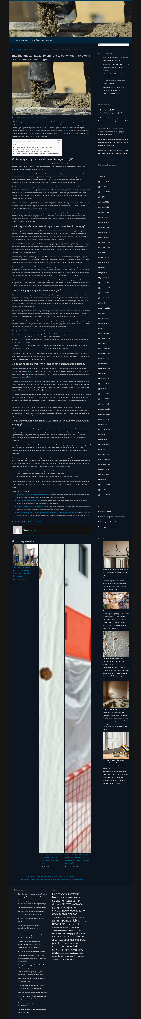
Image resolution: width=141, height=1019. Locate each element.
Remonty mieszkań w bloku (109, 522)
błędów (47, 450)
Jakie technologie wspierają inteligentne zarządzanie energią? (33, 151)
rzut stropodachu (73, 936)
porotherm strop (57, 927)
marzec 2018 (104, 474)
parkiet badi (57, 921)
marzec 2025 (104, 222)
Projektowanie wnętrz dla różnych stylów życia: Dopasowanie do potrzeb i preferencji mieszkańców (32, 958)
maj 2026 (103, 197)
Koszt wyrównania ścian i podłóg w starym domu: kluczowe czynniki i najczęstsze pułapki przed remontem (115, 712)
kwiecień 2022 (105, 257)
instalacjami (67, 130)
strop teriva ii (66, 946)
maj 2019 (103, 434)
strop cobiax (57, 940)
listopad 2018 (104, 454)
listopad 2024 (104, 227)
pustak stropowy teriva (71, 927)
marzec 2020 (104, 384)
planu (28, 471)
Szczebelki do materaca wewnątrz (28, 500)
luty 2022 (103, 267)
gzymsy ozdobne (60, 907)
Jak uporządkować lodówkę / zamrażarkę (31, 951)
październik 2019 (105, 409)
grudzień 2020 (105, 338)
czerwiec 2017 (105, 495)
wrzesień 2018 (105, 464)
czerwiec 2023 (105, 247)
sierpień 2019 (104, 419)
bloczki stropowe (62, 897)
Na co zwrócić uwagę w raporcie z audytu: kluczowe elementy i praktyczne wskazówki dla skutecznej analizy (113, 121)
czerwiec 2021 (105, 308)
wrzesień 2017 (105, 485)
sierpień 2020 (104, 358)
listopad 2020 (104, 343)
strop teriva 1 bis (71, 943)
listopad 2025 (104, 212)
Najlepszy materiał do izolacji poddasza (30, 506)
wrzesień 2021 (105, 293)
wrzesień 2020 (105, 353)
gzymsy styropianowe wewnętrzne (68, 909)
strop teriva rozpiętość (69, 953)
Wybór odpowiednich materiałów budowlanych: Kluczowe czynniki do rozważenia (29, 928)
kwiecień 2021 (105, 318)
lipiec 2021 (103, 303)
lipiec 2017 (103, 490)
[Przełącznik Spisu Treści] (57, 142)
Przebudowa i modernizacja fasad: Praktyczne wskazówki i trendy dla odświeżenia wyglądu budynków (29, 944)
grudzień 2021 (105, 278)
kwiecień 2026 (105, 202)
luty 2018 (103, 480)
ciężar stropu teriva (66, 898)
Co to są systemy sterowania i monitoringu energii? (30, 145)
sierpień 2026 (104, 182)
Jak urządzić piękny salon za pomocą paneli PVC (34, 494)
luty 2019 (103, 449)
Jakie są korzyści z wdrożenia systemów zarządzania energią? (33, 147)
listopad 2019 (104, 404)
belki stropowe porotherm (65, 894)
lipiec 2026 (103, 187)
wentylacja (73, 174)
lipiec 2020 (103, 363)
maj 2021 (103, 313)
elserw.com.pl (41, 117)
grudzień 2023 (105, 242)
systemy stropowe (66, 959)
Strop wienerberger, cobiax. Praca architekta (32, 992)
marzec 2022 (104, 262)
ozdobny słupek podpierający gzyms (75, 917)
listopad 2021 (104, 283)
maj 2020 (103, 373)
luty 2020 (103, 389)
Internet (31, 371)
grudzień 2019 (105, 399)
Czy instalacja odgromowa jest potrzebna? (32, 907)
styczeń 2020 (104, 394)
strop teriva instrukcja (66, 948)
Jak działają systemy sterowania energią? (27, 149)
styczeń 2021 (104, 333)
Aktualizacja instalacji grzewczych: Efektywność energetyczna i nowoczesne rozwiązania (114, 90)
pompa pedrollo (73, 924)
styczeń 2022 (104, 273)
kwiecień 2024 (105, 232)
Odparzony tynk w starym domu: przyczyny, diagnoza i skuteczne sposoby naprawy (113, 661)
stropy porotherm (72, 956)
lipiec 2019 (103, 424)
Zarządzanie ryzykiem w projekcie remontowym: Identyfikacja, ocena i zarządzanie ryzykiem (51, 879)
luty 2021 (103, 328)
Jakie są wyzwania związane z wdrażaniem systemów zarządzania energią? (37, 153)
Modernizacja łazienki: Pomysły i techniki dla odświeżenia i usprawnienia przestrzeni (46, 512)
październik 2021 (105, 288)
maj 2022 (103, 252)
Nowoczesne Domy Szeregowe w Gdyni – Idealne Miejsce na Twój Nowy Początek (116, 67)
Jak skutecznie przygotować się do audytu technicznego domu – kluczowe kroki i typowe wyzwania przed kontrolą (113, 142)
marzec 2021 (104, 323)
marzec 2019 (104, 444)
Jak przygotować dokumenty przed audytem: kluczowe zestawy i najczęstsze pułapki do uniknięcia (111, 131)
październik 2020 (105, 348)
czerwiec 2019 (105, 429)
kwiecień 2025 (105, 217)
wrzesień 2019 (105, 414)
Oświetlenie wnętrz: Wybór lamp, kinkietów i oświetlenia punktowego (52, 877)
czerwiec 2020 (105, 368)
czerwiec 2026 (105, 192)
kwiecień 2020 (105, 379)
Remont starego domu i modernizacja (112, 517)
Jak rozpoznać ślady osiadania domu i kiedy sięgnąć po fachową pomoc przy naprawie (115, 572)
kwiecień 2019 (105, 439)
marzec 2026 (104, 207)
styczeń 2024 (104, 237)
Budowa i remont (21, 49)
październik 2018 (105, 459)
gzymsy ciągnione (72, 904)
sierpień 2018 (104, 469)
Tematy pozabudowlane (108, 527)
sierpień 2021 (104, 298)
